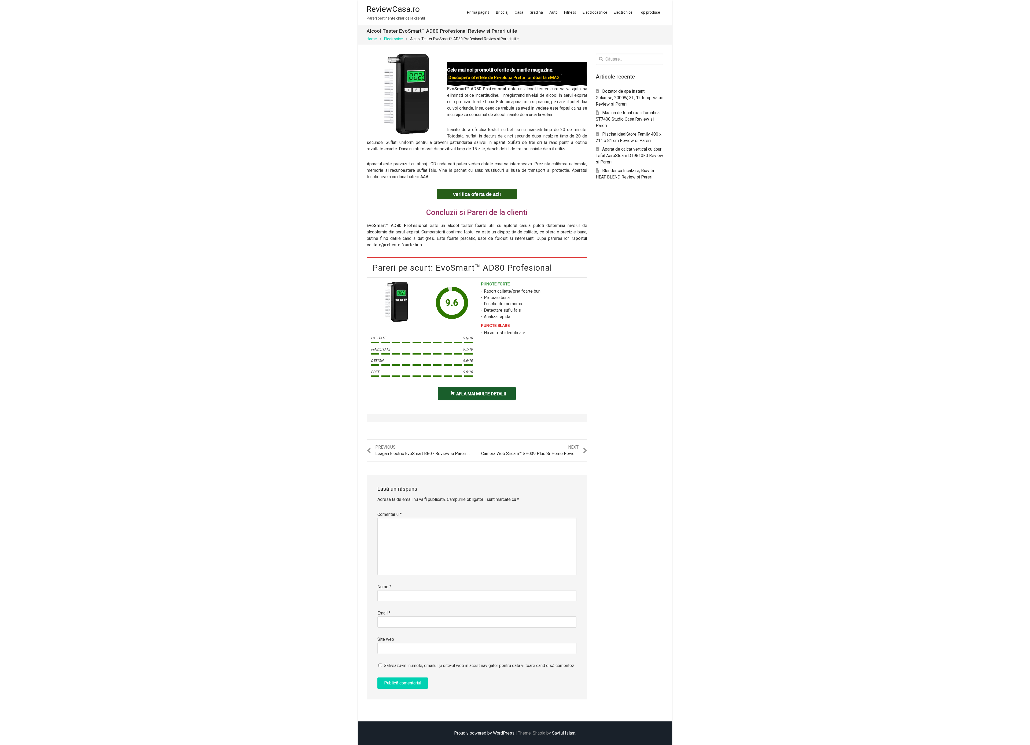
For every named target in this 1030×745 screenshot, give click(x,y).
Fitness (570, 12)
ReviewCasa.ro (393, 9)
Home (372, 39)
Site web (385, 639)
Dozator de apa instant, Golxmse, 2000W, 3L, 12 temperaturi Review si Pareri (629, 98)
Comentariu (389, 514)
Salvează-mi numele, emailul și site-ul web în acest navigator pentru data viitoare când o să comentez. (479, 665)
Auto (553, 12)
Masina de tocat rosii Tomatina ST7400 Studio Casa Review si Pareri (628, 119)
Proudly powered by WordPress (484, 733)
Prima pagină (478, 12)
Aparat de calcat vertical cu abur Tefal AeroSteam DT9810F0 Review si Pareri (629, 156)
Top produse (649, 12)
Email (384, 613)
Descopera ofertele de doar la (504, 77)
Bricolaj (502, 12)
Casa (519, 12)
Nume (384, 586)
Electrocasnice (595, 12)
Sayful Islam (563, 733)
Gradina (536, 12)
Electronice (623, 12)
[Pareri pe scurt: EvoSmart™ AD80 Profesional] (397, 302)
